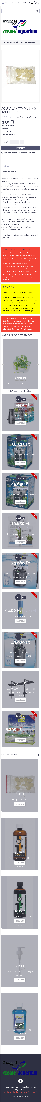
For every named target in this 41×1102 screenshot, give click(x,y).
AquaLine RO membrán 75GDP (20, 616)
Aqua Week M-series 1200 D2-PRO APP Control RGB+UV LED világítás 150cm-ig (20, 692)
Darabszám (5, 142)
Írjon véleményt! (32, 117)
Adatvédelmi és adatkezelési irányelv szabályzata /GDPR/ (20, 1088)
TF (10, 131)
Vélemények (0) (10, 171)
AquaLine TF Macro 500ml (20, 858)
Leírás (6, 166)
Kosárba (20, 148)
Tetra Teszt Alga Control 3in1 (20, 735)
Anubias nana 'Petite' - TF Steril (20, 383)
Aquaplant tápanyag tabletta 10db (20, 799)
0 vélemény (18, 117)
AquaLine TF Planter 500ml (20, 916)
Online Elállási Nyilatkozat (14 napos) (20, 1092)
